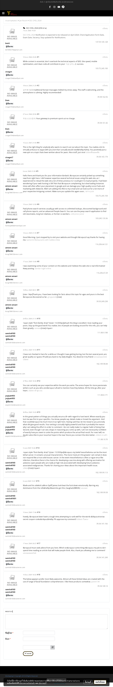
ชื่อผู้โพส (9, 633)
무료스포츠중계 (29, 118)
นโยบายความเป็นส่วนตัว (27, 683)
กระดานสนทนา (11, 20)
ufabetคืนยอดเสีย (92, 152)
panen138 (95, 581)
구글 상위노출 (70, 64)
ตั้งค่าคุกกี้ (88, 682)
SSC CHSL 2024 (35, 20)
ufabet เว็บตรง (82, 519)
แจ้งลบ (105, 28)
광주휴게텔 (27, 90)
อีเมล (8, 639)
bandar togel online (43, 268)
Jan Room (23, 20)
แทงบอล (37, 328)
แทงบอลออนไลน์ (29, 553)
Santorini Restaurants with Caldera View (43, 240)
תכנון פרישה (89, 191)
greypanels (52, 297)
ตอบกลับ (28, 654)
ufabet (25, 468)
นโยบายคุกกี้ (42, 683)
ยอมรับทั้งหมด (100, 682)
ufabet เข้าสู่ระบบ (35, 390)
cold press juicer (77, 214)
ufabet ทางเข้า (101, 435)
